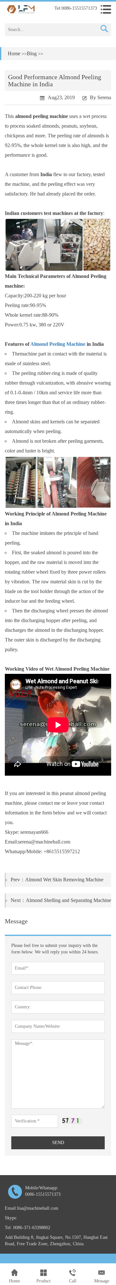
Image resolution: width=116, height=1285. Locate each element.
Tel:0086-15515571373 (75, 8)
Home (14, 53)
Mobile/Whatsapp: (43, 1191)
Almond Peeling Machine (57, 344)
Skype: (11, 1218)
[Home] (21, 8)
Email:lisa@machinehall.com (31, 1208)
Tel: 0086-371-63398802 (27, 1227)
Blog (32, 53)
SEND (58, 1142)
